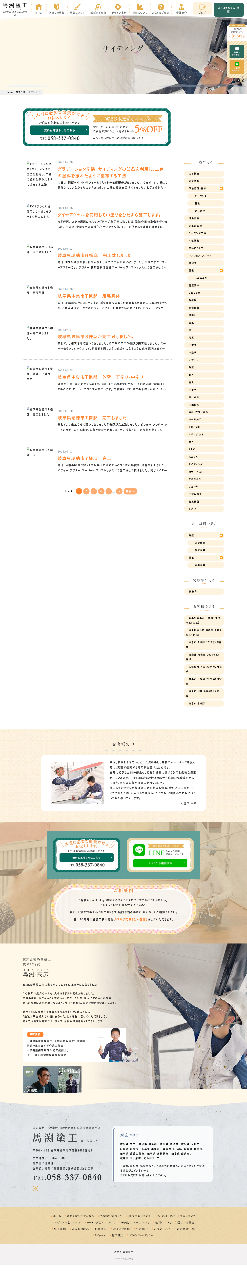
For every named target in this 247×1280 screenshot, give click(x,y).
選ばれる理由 (185, 1222)
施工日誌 (20, 92)
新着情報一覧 (186, 1229)
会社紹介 (142, 1229)
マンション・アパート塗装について (176, 1216)
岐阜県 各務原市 (158, 1153)
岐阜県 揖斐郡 (193, 1149)
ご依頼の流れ (80, 1229)
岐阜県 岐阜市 (169, 1144)
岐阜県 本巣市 (150, 1149)
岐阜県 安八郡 (172, 1149)
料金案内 (101, 1229)
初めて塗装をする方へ (80, 1216)
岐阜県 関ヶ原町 (130, 1158)
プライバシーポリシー (141, 1235)
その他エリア (151, 1158)
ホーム (10, 92)
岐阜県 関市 (128, 1144)
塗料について (163, 1222)
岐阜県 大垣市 (190, 1144)
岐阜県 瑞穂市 (129, 1149)
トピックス (100, 1235)
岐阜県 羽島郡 (148, 1144)
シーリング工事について (101, 1222)
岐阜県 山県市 (180, 1153)
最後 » (130, 491)
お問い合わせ (162, 1229)
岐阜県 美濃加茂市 (132, 1153)
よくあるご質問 (121, 1229)
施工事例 (60, 1229)
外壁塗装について (111, 1216)
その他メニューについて (135, 1222)
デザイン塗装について (68, 1222)
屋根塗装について (139, 1216)
